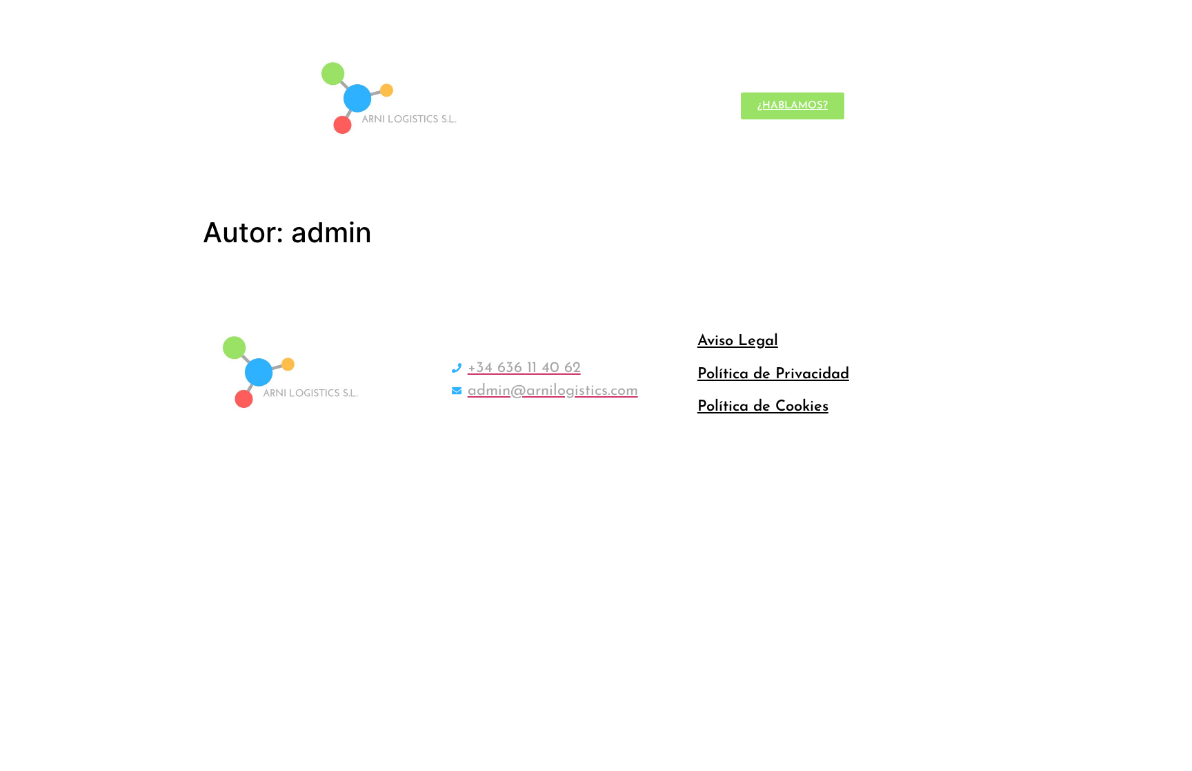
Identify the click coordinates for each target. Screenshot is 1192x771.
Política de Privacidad (773, 374)
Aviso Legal (737, 341)
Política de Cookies (762, 407)
